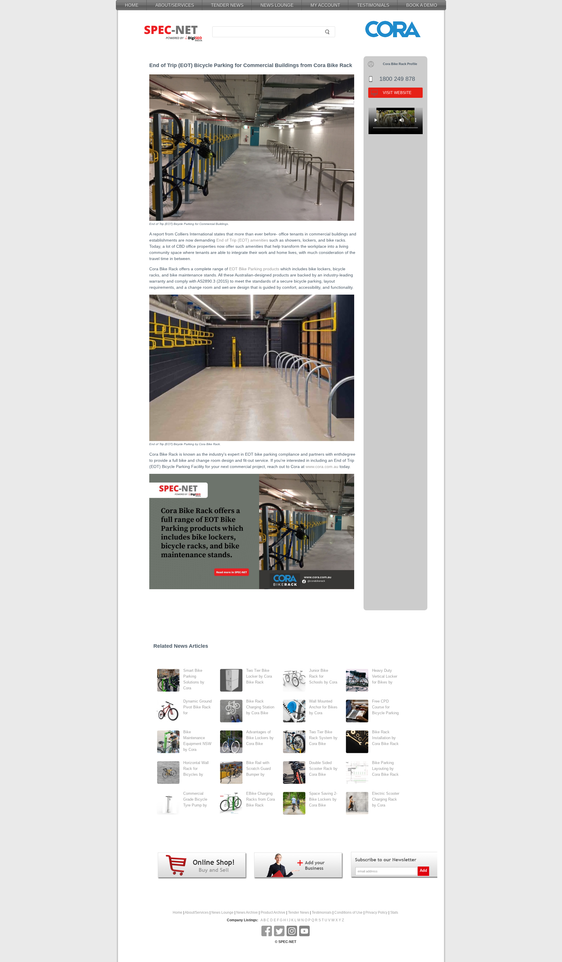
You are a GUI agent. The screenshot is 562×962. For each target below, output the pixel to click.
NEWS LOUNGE (277, 5)
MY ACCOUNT (325, 5)
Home (177, 912)
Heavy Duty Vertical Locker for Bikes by (384, 676)
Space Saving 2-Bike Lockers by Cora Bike (323, 799)
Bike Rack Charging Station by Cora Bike (260, 707)
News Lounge (222, 912)
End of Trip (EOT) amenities (242, 240)
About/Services (197, 912)
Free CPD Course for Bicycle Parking (385, 707)
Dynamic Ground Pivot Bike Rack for (197, 707)
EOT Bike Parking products (254, 268)
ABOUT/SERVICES (174, 5)
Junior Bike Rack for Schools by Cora (323, 676)
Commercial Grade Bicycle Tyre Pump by (195, 799)
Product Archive (273, 912)
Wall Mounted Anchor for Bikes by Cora (323, 707)
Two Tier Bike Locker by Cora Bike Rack (259, 676)
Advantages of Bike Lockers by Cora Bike (260, 738)
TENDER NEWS (227, 5)
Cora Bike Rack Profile (400, 64)
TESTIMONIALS (373, 5)
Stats (394, 912)
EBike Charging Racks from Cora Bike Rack (260, 799)
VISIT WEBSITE (397, 92)
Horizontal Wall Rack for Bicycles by (196, 769)
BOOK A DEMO (421, 5)
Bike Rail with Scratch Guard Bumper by (258, 769)
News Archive (247, 912)
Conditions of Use (348, 912)
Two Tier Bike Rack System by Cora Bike (323, 738)
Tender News (298, 912)
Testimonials (322, 912)
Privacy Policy (376, 912)
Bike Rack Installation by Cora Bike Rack (385, 738)
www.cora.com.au (322, 466)
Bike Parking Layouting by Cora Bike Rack (385, 769)
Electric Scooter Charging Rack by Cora (385, 799)
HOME (131, 5)
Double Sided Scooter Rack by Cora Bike (323, 769)
